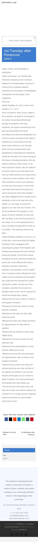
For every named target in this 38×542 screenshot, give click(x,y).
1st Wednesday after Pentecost (28, 433)
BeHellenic (20, 524)
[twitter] (26, 534)
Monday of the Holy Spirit (9, 433)
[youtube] (21, 534)
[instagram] (17, 534)
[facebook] (12, 534)
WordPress (23, 529)
